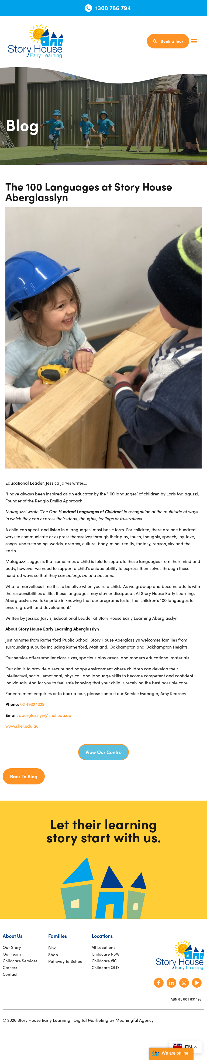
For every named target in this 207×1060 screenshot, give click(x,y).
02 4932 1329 (32, 704)
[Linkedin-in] (171, 983)
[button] (194, 41)
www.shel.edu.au (22, 726)
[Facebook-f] (159, 983)
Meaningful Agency (134, 1020)
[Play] (197, 983)
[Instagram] (184, 983)
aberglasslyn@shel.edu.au (45, 715)
